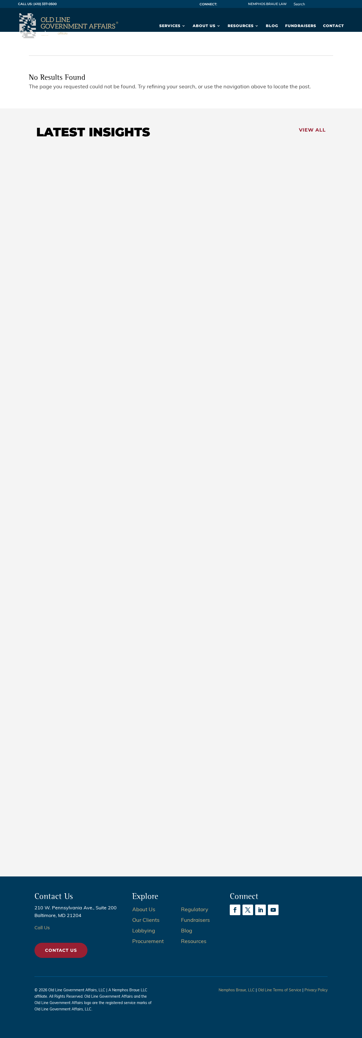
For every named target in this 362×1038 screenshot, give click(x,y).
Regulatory (194, 910)
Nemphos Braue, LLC (237, 990)
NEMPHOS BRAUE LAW (267, 4)
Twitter (227, 4)
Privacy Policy (316, 990)
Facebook (221, 4)
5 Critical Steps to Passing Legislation (105, 808)
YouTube (238, 4)
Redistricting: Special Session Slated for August (120, 336)
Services (169, 26)
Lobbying (143, 931)
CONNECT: (208, 4)
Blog (272, 26)
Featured (55, 327)
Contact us (61, 950)
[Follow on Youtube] (273, 910)
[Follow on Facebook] (235, 910)
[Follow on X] (247, 910)
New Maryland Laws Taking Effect (99, 572)
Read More (59, 362)
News (73, 327)
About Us (204, 26)
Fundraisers (300, 26)
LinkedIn (232, 4)
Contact (333, 26)
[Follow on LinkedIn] (260, 910)
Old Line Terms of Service (279, 990)
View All (312, 130)
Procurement (148, 941)
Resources (241, 26)
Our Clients (146, 920)
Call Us (42, 928)
